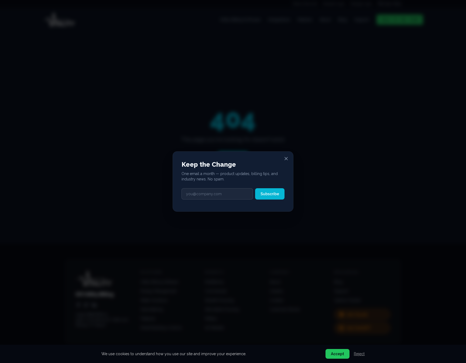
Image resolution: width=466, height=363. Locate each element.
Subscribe (270, 194)
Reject (359, 354)
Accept (337, 354)
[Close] (286, 158)
